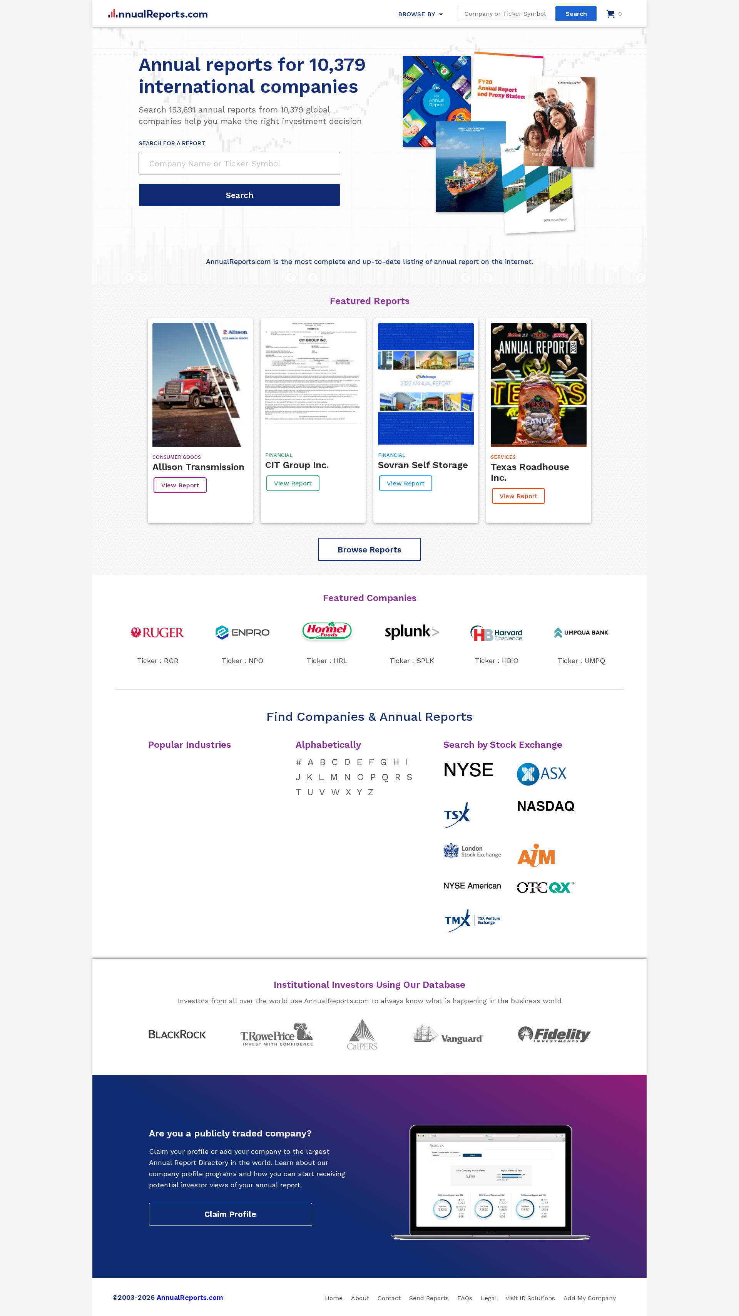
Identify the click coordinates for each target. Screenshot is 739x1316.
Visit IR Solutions (530, 1298)
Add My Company (589, 1298)
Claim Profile (230, 1214)
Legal (489, 1298)
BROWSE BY (416, 14)
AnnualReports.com (190, 1297)
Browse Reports (369, 549)
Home (334, 1298)
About (360, 1298)
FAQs (464, 1298)
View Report (180, 485)
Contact (389, 1298)
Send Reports (429, 1298)
